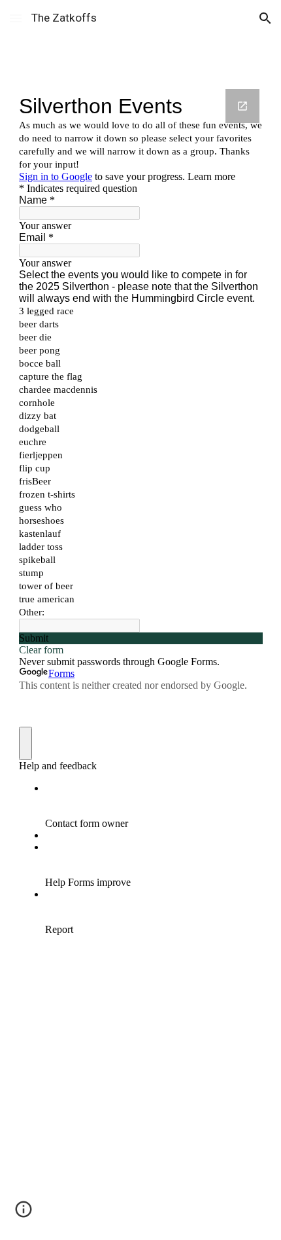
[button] (15, 18)
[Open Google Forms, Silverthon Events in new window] (242, 106)
